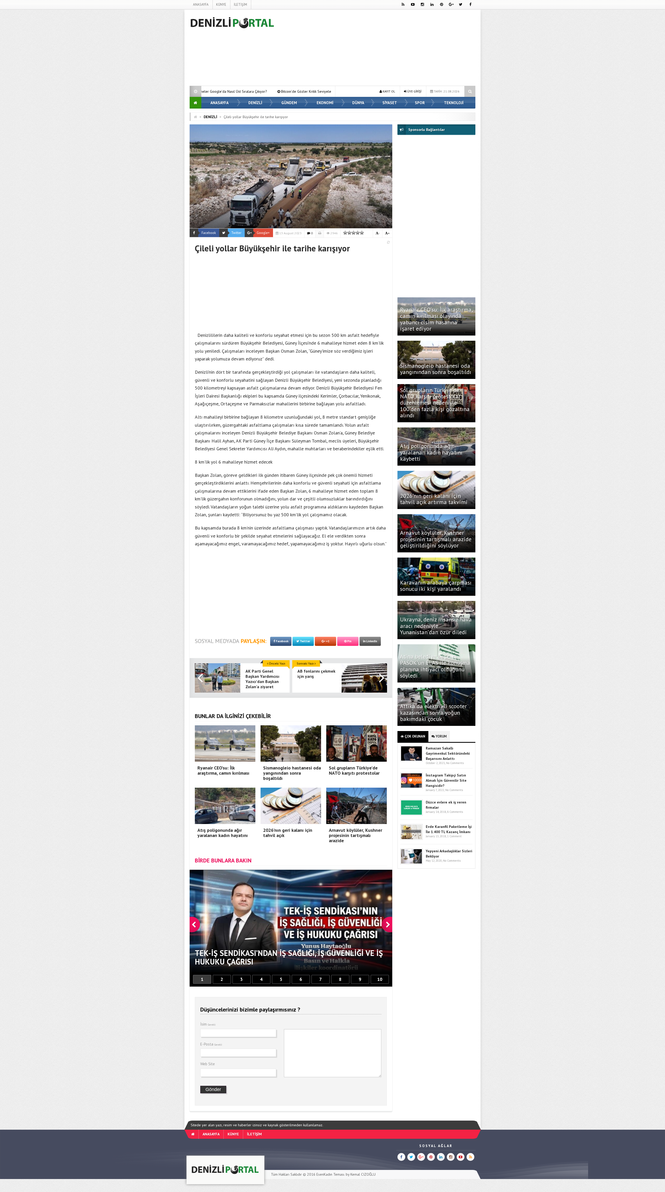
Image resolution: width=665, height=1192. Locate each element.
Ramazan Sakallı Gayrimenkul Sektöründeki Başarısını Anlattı (448, 753)
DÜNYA (358, 102)
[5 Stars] (362, 233)
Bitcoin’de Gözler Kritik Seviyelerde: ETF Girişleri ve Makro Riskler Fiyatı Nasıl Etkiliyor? (227, 91)
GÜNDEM (289, 102)
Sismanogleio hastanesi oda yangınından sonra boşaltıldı (436, 369)
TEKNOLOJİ (453, 102)
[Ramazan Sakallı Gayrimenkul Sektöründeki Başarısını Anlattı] (411, 760)
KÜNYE (221, 4)
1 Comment (454, 836)
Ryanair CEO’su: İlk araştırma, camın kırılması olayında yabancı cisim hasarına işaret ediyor (436, 319)
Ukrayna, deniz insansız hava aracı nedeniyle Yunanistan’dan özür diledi (436, 625)
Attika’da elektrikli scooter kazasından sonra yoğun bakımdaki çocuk (433, 712)
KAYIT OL (388, 91)
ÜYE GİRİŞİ (414, 91)
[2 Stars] (349, 233)
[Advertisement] (163, 87)
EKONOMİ (325, 102)
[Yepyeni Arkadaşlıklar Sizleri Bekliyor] (411, 863)
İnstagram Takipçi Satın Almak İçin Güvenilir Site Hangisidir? (446, 780)
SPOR (420, 102)
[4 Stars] (358, 233)
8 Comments (455, 812)
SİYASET (389, 102)
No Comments (455, 763)
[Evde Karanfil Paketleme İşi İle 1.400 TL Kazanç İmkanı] (411, 838)
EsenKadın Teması (330, 1174)
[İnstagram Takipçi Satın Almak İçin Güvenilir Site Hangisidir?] (411, 787)
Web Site (207, 1063)
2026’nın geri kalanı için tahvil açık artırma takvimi (434, 499)
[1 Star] (345, 233)
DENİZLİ (255, 102)
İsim (208, 1024)
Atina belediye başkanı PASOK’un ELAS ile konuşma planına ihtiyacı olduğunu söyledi (435, 666)
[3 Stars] (353, 233)
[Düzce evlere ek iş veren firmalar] (411, 814)
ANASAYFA (201, 4)
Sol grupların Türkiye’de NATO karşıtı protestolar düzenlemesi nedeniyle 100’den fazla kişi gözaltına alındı (435, 402)
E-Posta (211, 1044)
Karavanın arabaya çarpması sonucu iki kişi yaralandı (435, 585)
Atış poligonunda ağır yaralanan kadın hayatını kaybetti (431, 452)
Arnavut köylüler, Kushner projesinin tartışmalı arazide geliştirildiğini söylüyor (435, 539)
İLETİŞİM (240, 4)
